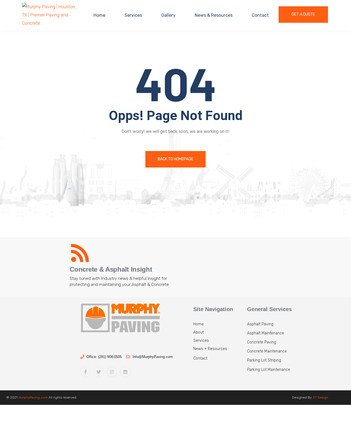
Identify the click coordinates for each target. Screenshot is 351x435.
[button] (217, 360)
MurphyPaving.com (33, 397)
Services (133, 15)
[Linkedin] (125, 371)
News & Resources (214, 15)
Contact (260, 15)
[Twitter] (99, 371)
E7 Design (320, 397)
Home (99, 15)
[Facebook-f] (85, 371)
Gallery (168, 15)
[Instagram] (112, 371)
